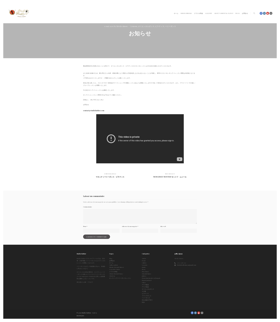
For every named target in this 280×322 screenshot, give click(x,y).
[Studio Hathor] (19, 13)
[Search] (254, 13)
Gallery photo (113, 265)
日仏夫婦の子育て (147, 300)
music (144, 267)
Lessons (133, 26)
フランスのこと (146, 295)
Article (144, 258)
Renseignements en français (151, 278)
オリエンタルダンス (146, 26)
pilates (144, 276)
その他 (144, 291)
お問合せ (112, 261)
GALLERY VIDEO (114, 269)
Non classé (145, 271)
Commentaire (87, 207)
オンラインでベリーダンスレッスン (120, 278)
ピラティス (159, 26)
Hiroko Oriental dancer (116, 267)
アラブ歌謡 (145, 285)
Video (144, 282)
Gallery (144, 263)
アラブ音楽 (145, 287)
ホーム (111, 263)
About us (112, 276)
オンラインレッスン (97, 100)
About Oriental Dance (116, 274)
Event (143, 261)
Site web (163, 226)
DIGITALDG (80, 316)
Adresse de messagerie (130, 226)
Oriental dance (146, 274)
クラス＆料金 (113, 271)
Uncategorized (146, 280)
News (143, 269)
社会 (143, 302)
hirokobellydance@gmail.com (186, 265)
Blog (110, 258)
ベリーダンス (170, 26)
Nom (85, 226)
